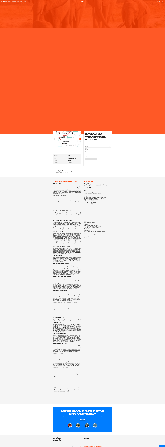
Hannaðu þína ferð (23, 1)
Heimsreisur (14, 1)
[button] (98, 143)
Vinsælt (18, 1)
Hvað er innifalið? (55, 152)
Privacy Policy (98, 444)
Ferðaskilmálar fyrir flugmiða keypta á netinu (95, 446)
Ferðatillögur (8, 1)
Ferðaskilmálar (86, 446)
